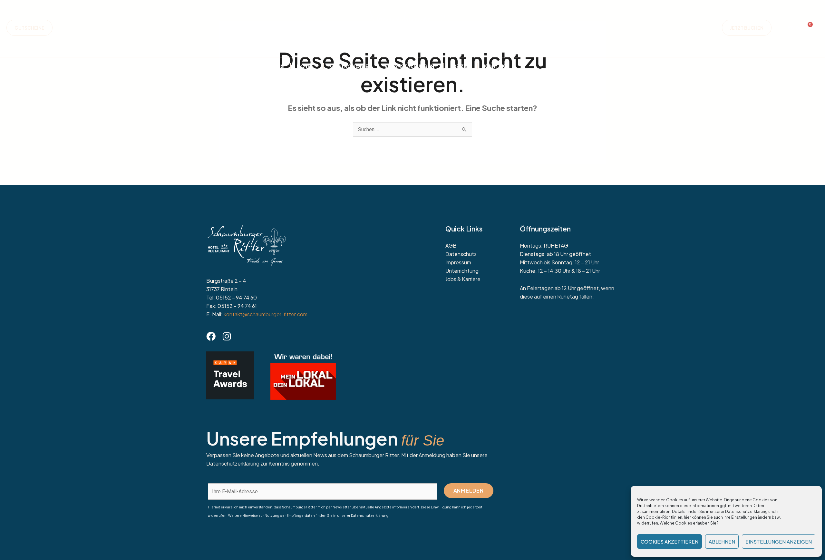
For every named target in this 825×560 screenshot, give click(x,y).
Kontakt (496, 66)
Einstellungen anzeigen (778, 541)
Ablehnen (722, 541)
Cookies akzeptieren (669, 541)
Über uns (271, 66)
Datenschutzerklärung (746, 511)
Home (239, 66)
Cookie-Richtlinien (663, 517)
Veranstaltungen (409, 66)
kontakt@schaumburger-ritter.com (265, 314)
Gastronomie (349, 66)
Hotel (305, 66)
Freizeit (460, 66)
